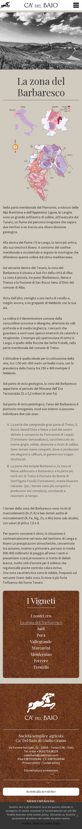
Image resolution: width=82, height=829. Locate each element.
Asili (41, 628)
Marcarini (41, 647)
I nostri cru (41, 615)
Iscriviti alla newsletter (41, 791)
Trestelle (41, 667)
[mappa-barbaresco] (41, 153)
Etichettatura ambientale (41, 770)
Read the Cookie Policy (46, 823)
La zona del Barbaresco (41, 622)
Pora (41, 635)
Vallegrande (41, 641)
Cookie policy (51, 763)
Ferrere (41, 660)
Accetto (26, 823)
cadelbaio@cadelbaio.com (41, 755)
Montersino (41, 654)
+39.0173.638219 (47, 751)
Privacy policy (31, 763)
